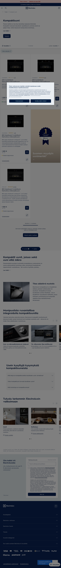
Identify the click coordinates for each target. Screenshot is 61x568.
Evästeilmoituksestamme (35, 95)
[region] (30, 93)
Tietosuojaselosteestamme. (16, 96)
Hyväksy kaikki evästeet (40, 101)
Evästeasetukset (19, 101)
